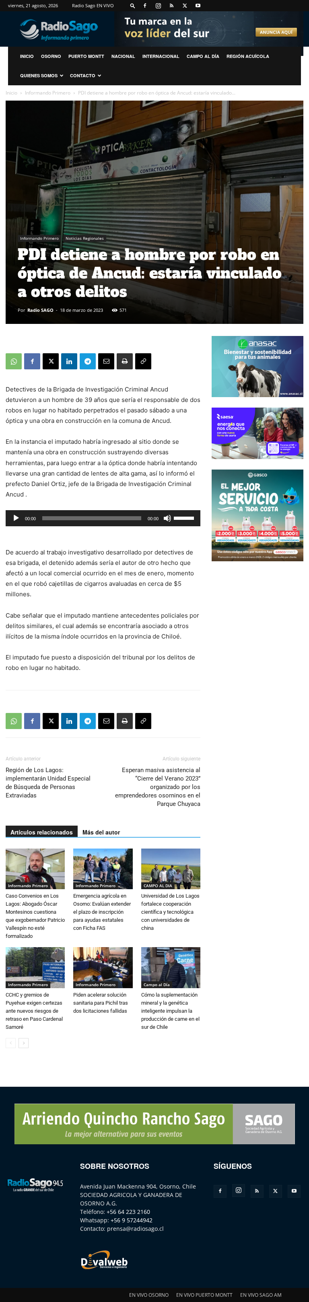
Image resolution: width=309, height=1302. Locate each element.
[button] (133, 5)
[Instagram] (158, 5)
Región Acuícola (248, 56)
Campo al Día (203, 56)
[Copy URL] (143, 361)
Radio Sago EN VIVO (93, 5)
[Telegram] (88, 361)
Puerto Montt (86, 56)
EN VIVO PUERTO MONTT (204, 1295)
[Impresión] (125, 361)
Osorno (51, 56)
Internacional (160, 56)
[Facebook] (145, 5)
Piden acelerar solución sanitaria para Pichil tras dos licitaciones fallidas (100, 1003)
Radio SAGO (40, 310)
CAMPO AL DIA (158, 885)
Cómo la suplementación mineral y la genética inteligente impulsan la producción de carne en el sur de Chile (170, 1011)
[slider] (185, 517)
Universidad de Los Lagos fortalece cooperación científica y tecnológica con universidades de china (170, 912)
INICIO (27, 56)
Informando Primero (47, 92)
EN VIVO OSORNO (149, 1295)
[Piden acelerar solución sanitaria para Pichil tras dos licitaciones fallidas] (102, 967)
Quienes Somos (39, 75)
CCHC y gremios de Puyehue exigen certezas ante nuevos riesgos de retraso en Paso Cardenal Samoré (34, 1011)
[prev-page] (11, 1043)
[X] (185, 5)
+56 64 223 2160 (128, 1211)
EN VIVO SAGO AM (261, 1295)
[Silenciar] (167, 518)
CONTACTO (82, 75)
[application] (103, 518)
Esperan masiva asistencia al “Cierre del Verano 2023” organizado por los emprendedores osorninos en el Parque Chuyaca (157, 787)
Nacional (123, 56)
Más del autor (101, 832)
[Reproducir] (16, 518)
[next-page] (24, 1043)
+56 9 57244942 (131, 1220)
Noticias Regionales (85, 238)
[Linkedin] (69, 361)
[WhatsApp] (14, 361)
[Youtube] (198, 5)
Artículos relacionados (41, 832)
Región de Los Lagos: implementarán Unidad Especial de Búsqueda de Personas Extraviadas (48, 782)
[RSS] (171, 5)
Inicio (11, 92)
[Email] (106, 361)
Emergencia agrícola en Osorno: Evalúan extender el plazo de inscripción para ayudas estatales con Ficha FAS (102, 912)
